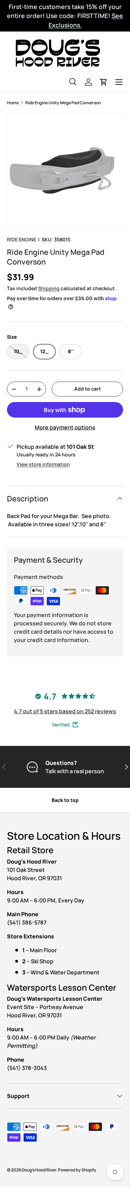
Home (13, 103)
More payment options (65, 427)
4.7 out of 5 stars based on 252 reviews (65, 711)
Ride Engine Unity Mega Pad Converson (63, 103)
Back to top (65, 800)
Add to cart (87, 388)
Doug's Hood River (39, 1170)
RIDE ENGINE (21, 239)
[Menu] (119, 82)
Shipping (49, 288)
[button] (103, 82)
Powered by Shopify (77, 1170)
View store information (43, 464)
